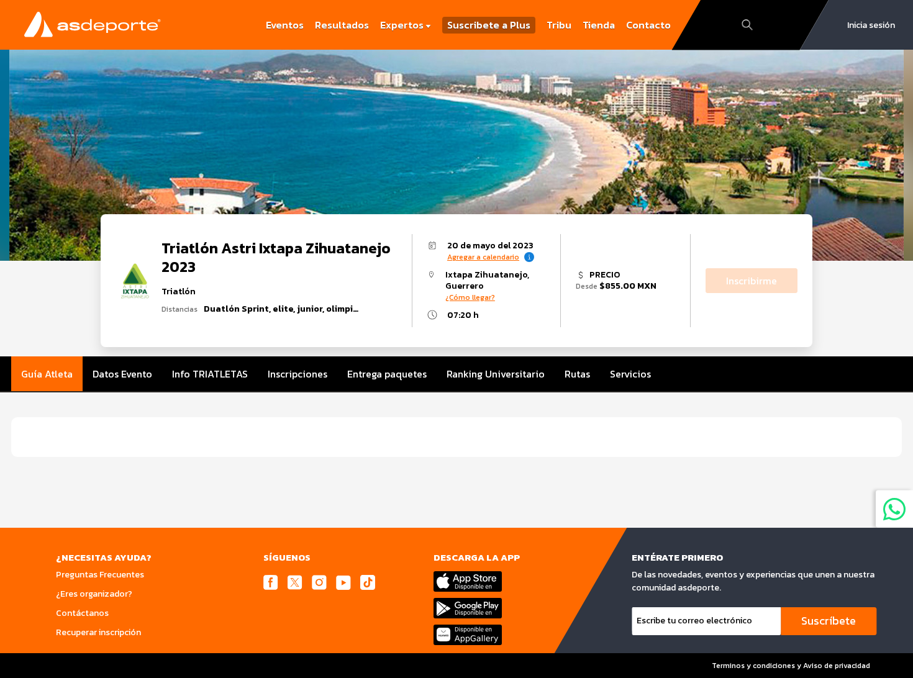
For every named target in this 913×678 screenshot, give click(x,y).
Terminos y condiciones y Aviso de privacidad (791, 665)
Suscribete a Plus (488, 25)
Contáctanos (82, 613)
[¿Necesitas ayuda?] (894, 508)
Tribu (559, 24)
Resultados (342, 24)
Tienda (599, 24)
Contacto (648, 24)
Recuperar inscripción (98, 632)
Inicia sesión (871, 25)
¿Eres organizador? (94, 593)
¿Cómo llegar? (470, 297)
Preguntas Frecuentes (100, 574)
